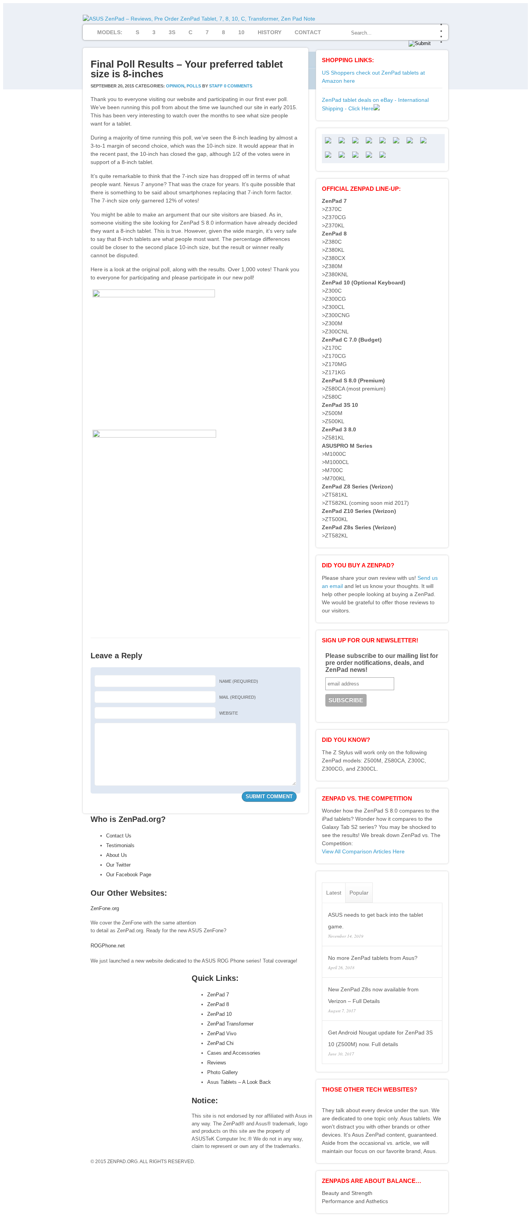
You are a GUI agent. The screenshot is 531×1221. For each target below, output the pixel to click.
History (269, 32)
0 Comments (238, 86)
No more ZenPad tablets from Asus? (372, 958)
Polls (194, 86)
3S (172, 32)
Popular (359, 893)
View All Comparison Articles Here (363, 851)
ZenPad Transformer (230, 1024)
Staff (216, 86)
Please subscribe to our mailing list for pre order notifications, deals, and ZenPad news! (381, 662)
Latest (333, 893)
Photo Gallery (222, 1072)
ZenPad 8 (218, 1004)
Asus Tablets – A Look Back (239, 1082)
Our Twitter (118, 865)
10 (241, 32)
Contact (308, 32)
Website (228, 713)
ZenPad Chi (220, 1043)
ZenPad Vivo (221, 1033)
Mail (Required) (237, 697)
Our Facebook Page (128, 874)
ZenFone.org (105, 908)
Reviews (216, 1063)
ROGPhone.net (108, 946)
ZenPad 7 (218, 995)
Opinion (175, 86)
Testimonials (120, 845)
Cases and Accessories (233, 1053)
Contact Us (118, 836)
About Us (116, 855)
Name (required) (238, 681)
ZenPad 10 (219, 1014)
